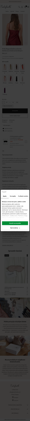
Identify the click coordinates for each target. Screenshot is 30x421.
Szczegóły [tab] (13, 196)
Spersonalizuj (14, 228)
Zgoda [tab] (4, 196)
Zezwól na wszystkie (15, 223)
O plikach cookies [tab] (23, 196)
